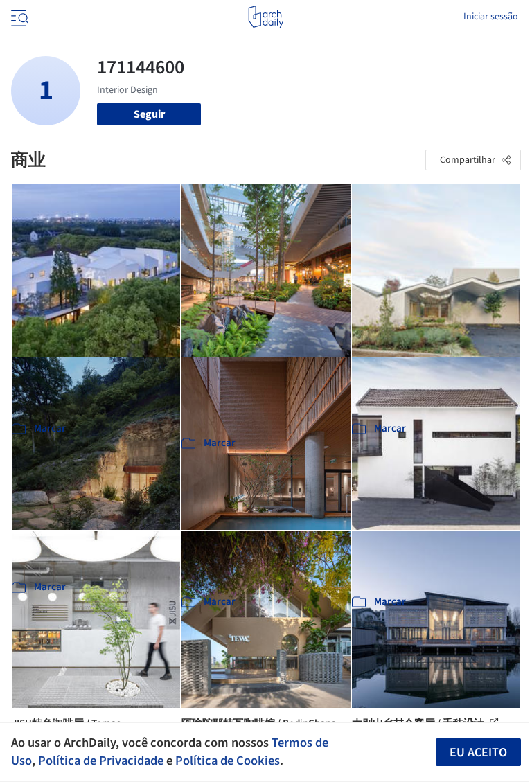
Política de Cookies (227, 761)
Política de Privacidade (100, 761)
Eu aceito (478, 752)
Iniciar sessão (490, 16)
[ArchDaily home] (265, 17)
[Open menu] (18, 16)
